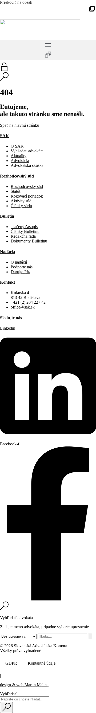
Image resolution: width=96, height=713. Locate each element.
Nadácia (7, 251)
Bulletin (7, 216)
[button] (92, 9)
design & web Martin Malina (24, 685)
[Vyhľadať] (90, 636)
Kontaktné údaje (41, 663)
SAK (4, 135)
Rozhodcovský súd (17, 176)
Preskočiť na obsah (16, 2)
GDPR (11, 663)
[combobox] (24, 699)
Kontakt (7, 282)
